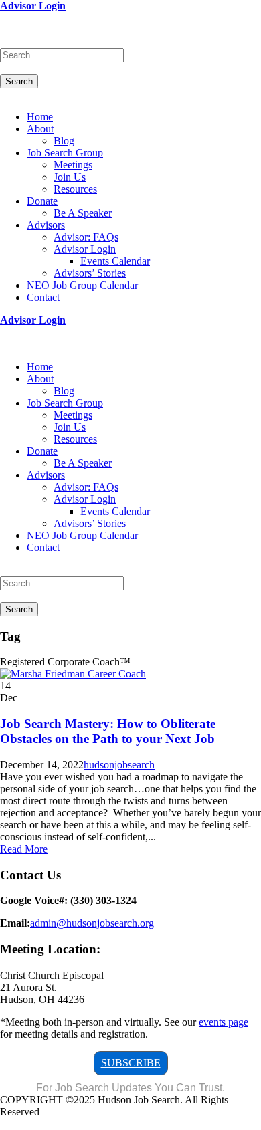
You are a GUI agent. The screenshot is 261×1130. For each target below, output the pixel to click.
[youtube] (20, 17)
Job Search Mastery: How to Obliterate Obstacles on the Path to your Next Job (107, 731)
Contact (43, 297)
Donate (42, 201)
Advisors (46, 225)
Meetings (73, 165)
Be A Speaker (83, 213)
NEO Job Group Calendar (82, 285)
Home (40, 116)
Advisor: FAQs (86, 237)
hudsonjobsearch (119, 764)
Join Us (70, 177)
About (40, 128)
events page (223, 1022)
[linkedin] (12, 17)
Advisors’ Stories (90, 273)
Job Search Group (65, 152)
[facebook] (4, 17)
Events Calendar (115, 261)
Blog (64, 140)
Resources (75, 189)
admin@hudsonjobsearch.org (92, 923)
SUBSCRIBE (131, 1062)
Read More (24, 849)
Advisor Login (33, 5)
